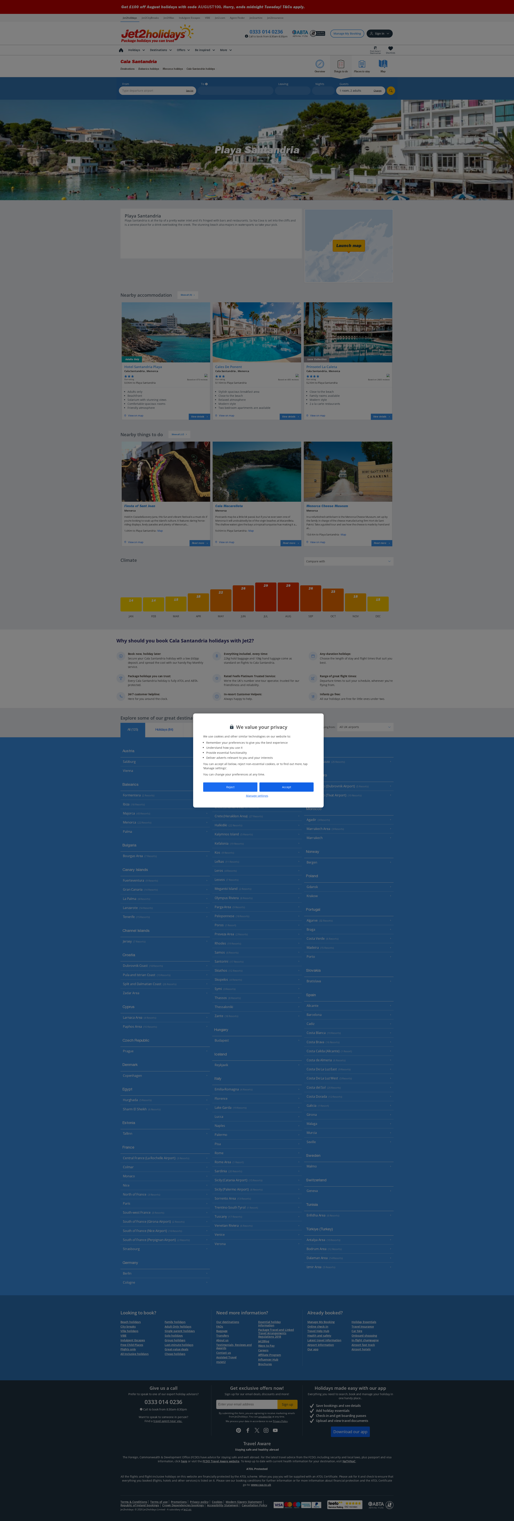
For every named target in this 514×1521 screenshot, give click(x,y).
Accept (286, 787)
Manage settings (257, 795)
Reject (230, 787)
